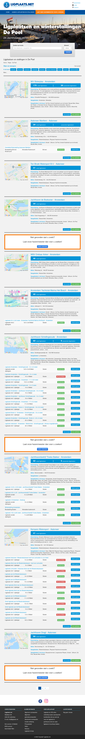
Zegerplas (44, 554)
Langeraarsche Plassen (66, 548)
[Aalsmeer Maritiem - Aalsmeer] (16, 128)
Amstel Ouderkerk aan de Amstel (59, 103)
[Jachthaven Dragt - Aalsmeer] (16, 640)
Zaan (42, 106)
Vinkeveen (51, 317)
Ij (37, 105)
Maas (77, 103)
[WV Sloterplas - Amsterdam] (16, 89)
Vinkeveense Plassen (41, 315)
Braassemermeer (54, 548)
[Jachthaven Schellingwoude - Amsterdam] (16, 345)
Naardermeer (37, 362)
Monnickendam (50, 358)
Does (47, 551)
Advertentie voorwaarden (31, 719)
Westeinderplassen (36, 106)
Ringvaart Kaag (58, 551)
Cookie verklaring (29, 722)
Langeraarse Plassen (68, 551)
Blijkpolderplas (63, 360)
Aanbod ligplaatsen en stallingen (23, 12)
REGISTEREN (77, 3)
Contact (76, 7)
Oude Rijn (38, 554)
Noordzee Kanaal (42, 105)
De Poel (48, 103)
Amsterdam (56, 97)
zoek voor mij (42, 246)
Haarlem (68, 106)
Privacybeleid (28, 724)
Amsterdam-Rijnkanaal (64, 315)
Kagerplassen (46, 552)
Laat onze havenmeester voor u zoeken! (50, 12)
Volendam (65, 362)
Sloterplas (48, 100)
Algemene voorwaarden (31, 712)
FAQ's (26, 726)
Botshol (56, 106)
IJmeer (32, 360)
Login (75, 5)
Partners (27, 729)
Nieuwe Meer (71, 103)
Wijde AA (51, 551)
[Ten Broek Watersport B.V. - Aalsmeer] (16, 172)
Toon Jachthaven (76, 114)
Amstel (32, 108)
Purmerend (59, 362)
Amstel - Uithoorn (49, 106)
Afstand (66, 45)
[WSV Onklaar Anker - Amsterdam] (16, 262)
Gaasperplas (62, 106)
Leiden (67, 552)
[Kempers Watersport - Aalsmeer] (16, 537)
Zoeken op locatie (18, 45)
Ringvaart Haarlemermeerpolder (56, 105)
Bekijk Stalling (75, 149)
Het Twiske (33, 105)
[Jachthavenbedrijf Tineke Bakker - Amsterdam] (16, 465)
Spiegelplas (52, 362)
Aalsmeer (54, 136)
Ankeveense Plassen (52, 360)
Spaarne (68, 105)
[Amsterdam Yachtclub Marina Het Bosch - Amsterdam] (16, 298)
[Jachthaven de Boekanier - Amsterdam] (16, 208)
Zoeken (68, 52)
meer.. (45, 94)
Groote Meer (69, 482)
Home (7, 12)
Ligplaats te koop (29, 731)
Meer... (5, 72)
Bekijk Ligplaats (75, 322)
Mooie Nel (74, 106)
